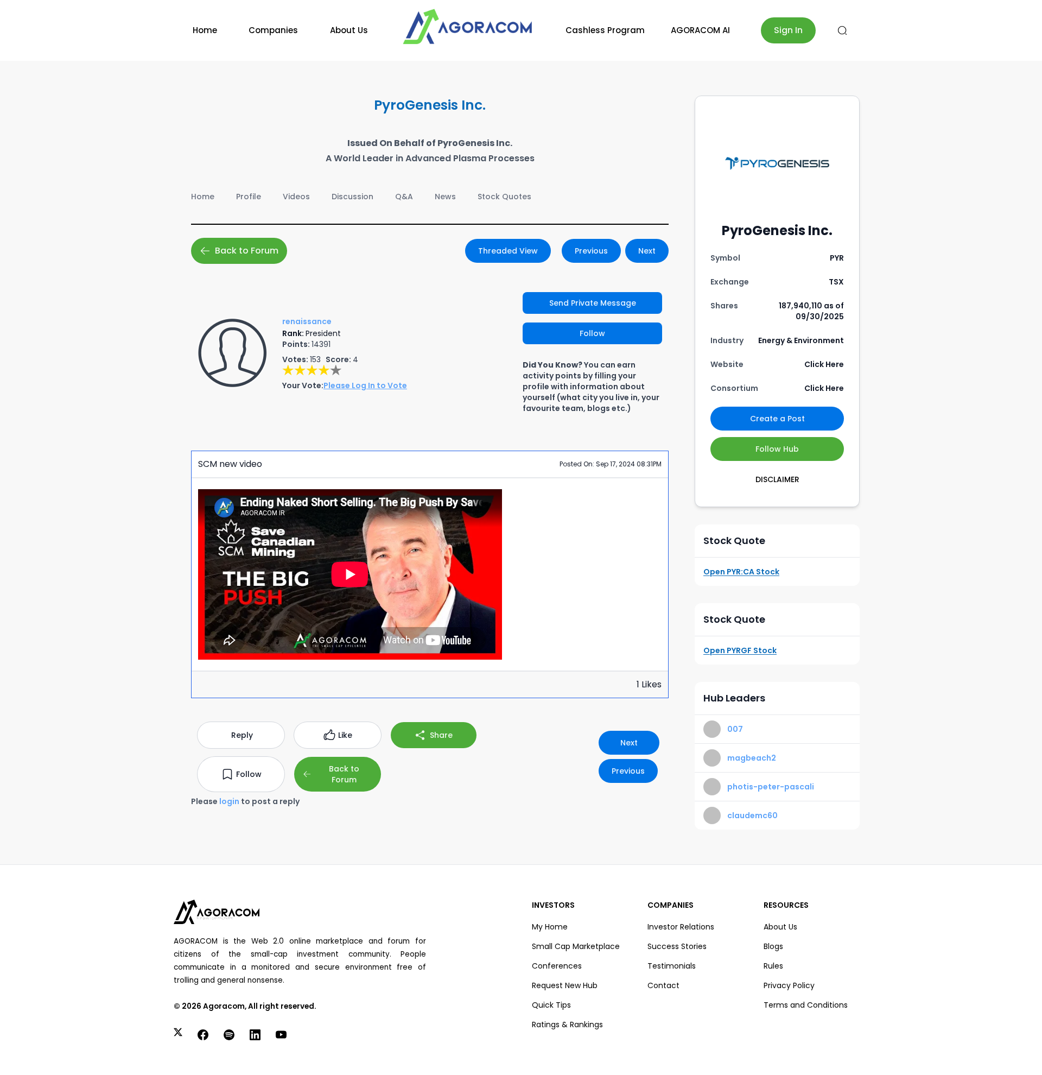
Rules (773, 965)
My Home (550, 926)
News (445, 196)
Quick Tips (551, 1005)
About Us (349, 30)
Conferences (557, 965)
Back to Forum (246, 250)
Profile (248, 196)
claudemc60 (752, 815)
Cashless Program (605, 30)
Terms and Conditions (806, 1005)
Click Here (824, 364)
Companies (273, 30)
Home (205, 30)
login (229, 801)
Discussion (352, 196)
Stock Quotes (504, 196)
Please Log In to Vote (365, 385)
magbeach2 (751, 757)
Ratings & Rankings (567, 1024)
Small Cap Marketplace (576, 946)
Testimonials (671, 965)
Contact (663, 985)
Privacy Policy (789, 985)
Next (647, 250)
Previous (591, 250)
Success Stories (677, 946)
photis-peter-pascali (770, 786)
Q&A (404, 196)
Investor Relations (680, 926)
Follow (592, 333)
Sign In (788, 30)
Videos (296, 196)
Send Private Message (592, 303)
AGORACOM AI (700, 30)
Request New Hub (565, 985)
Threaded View (508, 250)
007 (735, 729)
